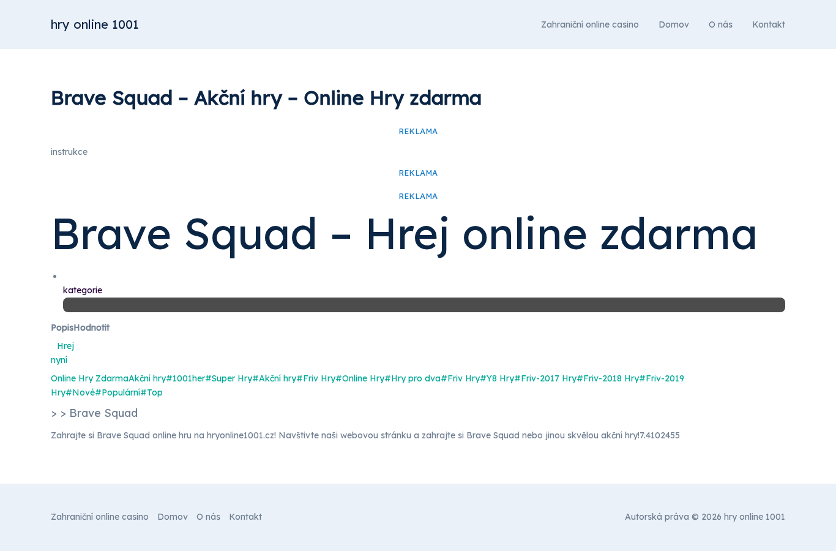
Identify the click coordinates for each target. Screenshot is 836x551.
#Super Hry (228, 378)
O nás (721, 24)
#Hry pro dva (412, 378)
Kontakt (768, 24)
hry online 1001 (95, 24)
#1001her (185, 378)
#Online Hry (359, 378)
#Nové (80, 392)
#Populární (117, 392)
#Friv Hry (315, 378)
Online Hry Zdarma (90, 378)
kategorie (82, 290)
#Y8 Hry (497, 378)
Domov (674, 24)
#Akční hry (274, 378)
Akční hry (147, 378)
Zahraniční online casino (590, 24)
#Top (151, 392)
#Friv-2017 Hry (545, 378)
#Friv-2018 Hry (608, 378)
